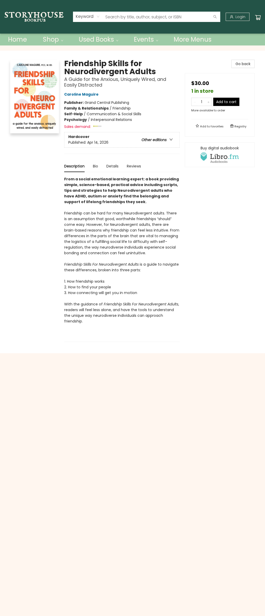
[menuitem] (17, 39)
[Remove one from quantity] (195, 102)
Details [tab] (112, 166)
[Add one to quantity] (208, 102)
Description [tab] (74, 166)
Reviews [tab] (134, 166)
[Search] (215, 17)
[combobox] (88, 16)
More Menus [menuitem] (192, 39)
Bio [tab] (95, 166)
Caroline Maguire (81, 94)
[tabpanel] (122, 259)
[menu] (132, 39)
